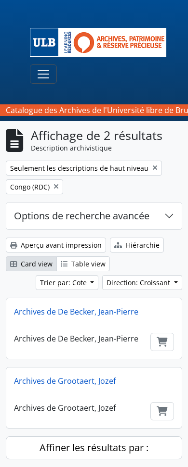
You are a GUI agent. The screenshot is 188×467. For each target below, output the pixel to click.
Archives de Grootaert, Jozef (65, 381)
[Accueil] (102, 42)
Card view (36, 263)
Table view (87, 263)
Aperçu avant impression (60, 245)
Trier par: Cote (64, 282)
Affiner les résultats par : (94, 447)
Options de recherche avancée (81, 215)
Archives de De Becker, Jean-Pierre (76, 311)
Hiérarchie (142, 245)
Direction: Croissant (139, 282)
